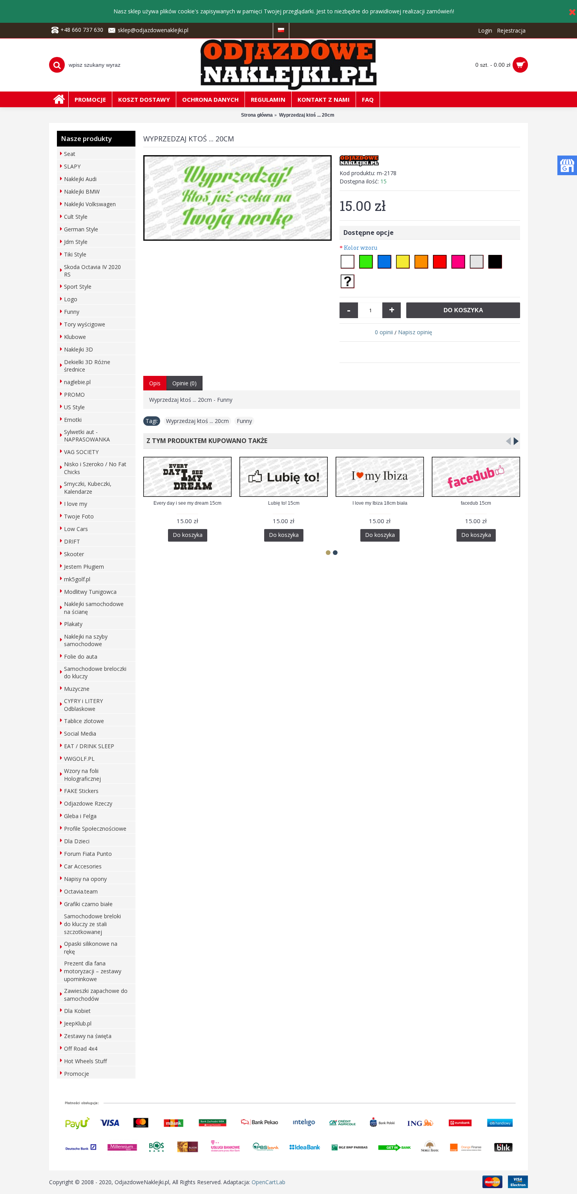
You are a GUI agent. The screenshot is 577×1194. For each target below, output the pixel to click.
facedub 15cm (476, 503)
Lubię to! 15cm (283, 503)
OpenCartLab (268, 1182)
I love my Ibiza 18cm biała (379, 503)
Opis (155, 383)
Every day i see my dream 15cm (187, 503)
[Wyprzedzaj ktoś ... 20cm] (237, 198)
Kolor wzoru (360, 247)
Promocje (76, 1073)
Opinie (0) (184, 383)
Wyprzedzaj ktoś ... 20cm (197, 421)
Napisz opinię (415, 332)
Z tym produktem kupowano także (205, 440)
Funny (244, 421)
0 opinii (384, 332)
